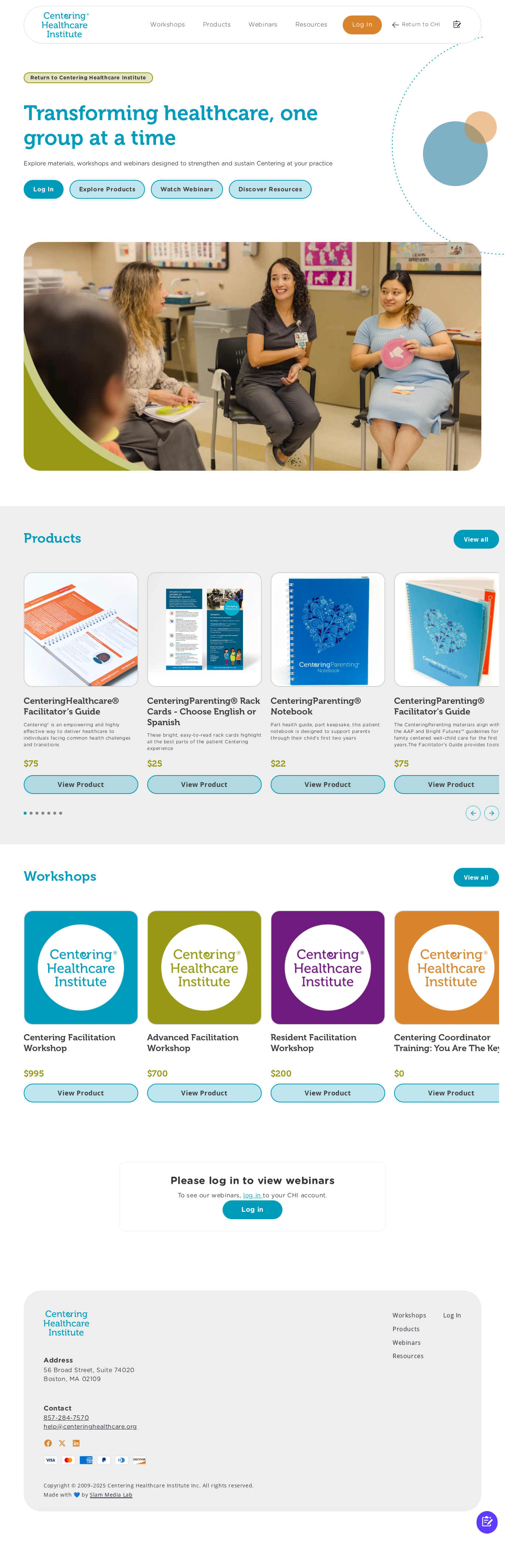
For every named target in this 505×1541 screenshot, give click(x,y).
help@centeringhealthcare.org (90, 1426)
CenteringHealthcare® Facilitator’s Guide (71, 706)
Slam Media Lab (111, 1494)
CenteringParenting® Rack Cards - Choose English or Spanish (203, 711)
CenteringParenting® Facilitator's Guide (439, 706)
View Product (81, 784)
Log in (252, 1209)
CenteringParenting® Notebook (316, 706)
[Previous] (473, 813)
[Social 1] (48, 1443)
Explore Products (107, 189)
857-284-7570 (66, 1417)
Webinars (263, 24)
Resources (311, 24)
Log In (362, 24)
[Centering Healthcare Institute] (65, 24)
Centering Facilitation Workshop (69, 1042)
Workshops (167, 24)
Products (217, 24)
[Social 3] (76, 1443)
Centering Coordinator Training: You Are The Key (448, 1042)
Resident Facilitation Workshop (313, 1042)
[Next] (491, 813)
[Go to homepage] (66, 1323)
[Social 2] (62, 1443)
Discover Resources (270, 189)
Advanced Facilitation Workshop (192, 1042)
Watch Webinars (186, 189)
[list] (261, 683)
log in (253, 1195)
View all (476, 539)
